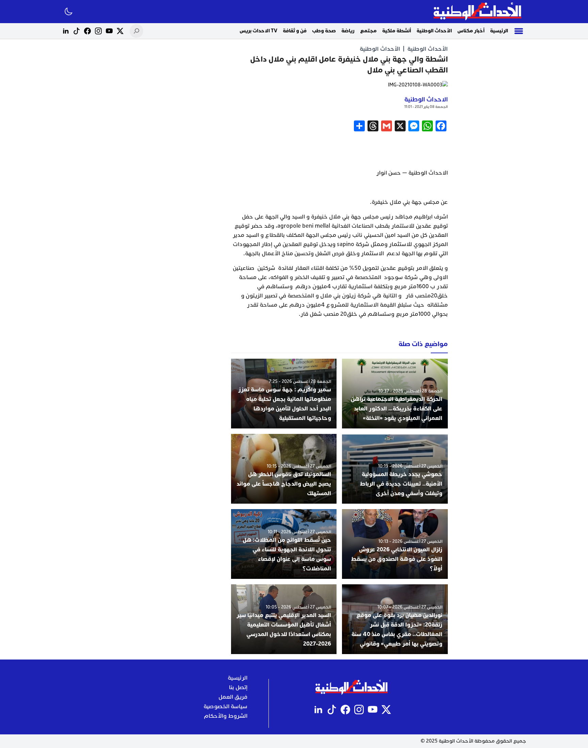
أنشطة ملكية (396, 30)
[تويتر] (120, 31)
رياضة (348, 30)
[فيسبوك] (87, 31)
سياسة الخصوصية (225, 706)
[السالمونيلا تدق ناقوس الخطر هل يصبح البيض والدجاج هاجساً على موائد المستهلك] (284, 469)
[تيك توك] (76, 31)
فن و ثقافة (295, 30)
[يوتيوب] (109, 31)
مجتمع (368, 30)
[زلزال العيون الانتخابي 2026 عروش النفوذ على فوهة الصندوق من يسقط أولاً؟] (395, 544)
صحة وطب (324, 30)
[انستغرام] (98, 31)
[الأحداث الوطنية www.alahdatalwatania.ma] (478, 11)
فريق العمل (232, 697)
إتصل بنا (238, 687)
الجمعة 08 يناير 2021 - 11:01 (426, 106)
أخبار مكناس (471, 30)
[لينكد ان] (66, 31)
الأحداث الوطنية (434, 30)
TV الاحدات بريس (258, 30)
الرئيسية (499, 30)
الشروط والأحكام (225, 716)
